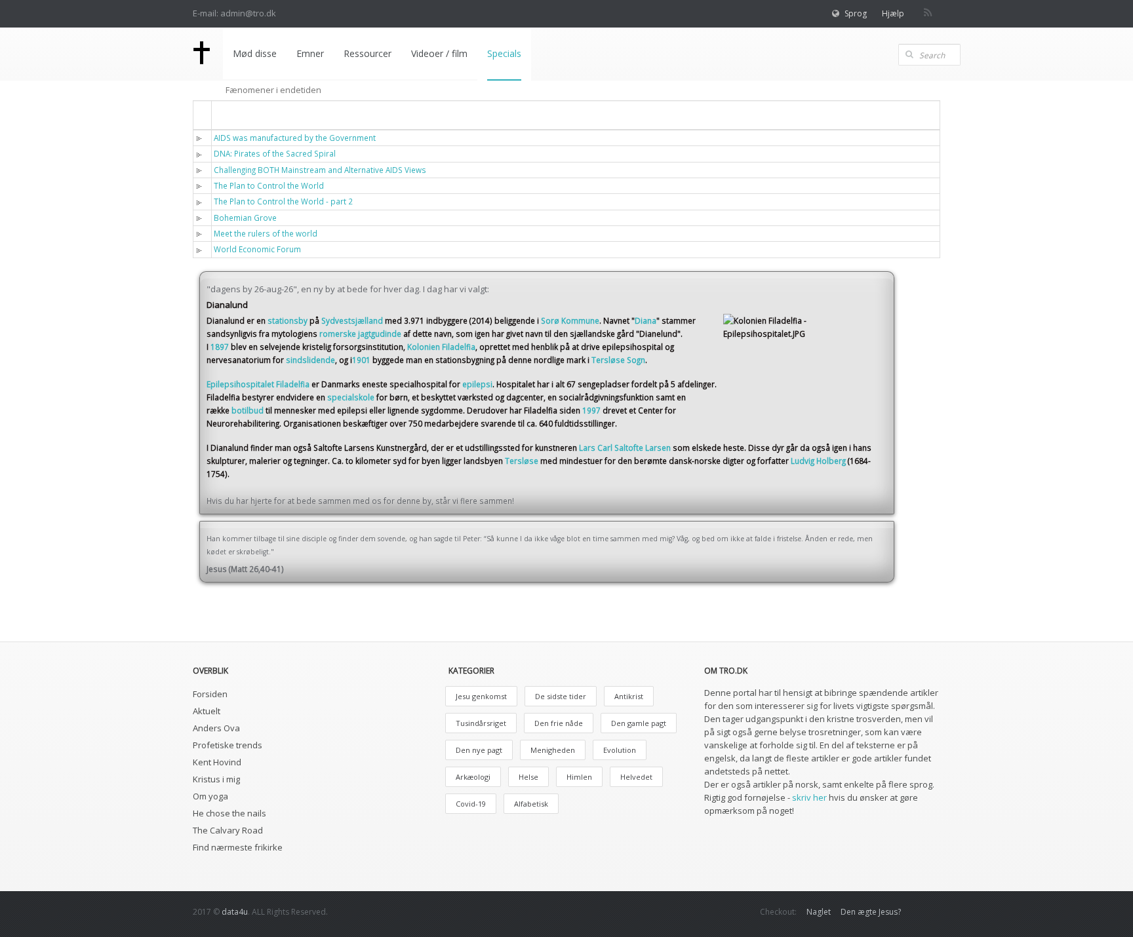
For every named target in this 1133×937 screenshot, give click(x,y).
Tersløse (521, 460)
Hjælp (893, 13)
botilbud (247, 410)
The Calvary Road (228, 830)
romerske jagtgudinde (360, 333)
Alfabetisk (531, 804)
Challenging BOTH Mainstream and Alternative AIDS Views (320, 169)
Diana (645, 320)
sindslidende (310, 359)
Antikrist (628, 696)
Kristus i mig (216, 779)
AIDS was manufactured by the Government (295, 137)
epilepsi (477, 384)
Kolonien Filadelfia (441, 346)
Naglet (818, 911)
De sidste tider (560, 696)
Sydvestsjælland (352, 320)
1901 (361, 359)
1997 (591, 410)
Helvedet (636, 777)
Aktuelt (206, 711)
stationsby (288, 320)
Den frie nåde (558, 723)
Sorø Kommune (570, 320)
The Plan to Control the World (269, 185)
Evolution (619, 750)
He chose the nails (229, 813)
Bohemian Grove (245, 217)
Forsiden (210, 694)
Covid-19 (471, 804)
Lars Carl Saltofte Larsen (625, 447)
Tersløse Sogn (618, 359)
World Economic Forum (257, 249)
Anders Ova (216, 728)
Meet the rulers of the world (265, 233)
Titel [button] (232, 114)
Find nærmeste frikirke (238, 847)
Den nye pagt (479, 750)
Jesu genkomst (481, 696)
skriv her (809, 797)
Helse (528, 777)
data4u (235, 911)
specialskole (350, 397)
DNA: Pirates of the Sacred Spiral (275, 153)
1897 (219, 346)
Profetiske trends (227, 745)
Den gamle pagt (638, 723)
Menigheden (552, 750)
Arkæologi (473, 777)
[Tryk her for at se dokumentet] (201, 137)
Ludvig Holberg (818, 460)
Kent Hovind (217, 762)
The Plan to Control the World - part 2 (283, 201)
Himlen (579, 777)
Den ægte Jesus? (871, 911)
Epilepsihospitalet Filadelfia (258, 384)
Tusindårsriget (481, 723)
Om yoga (210, 796)
